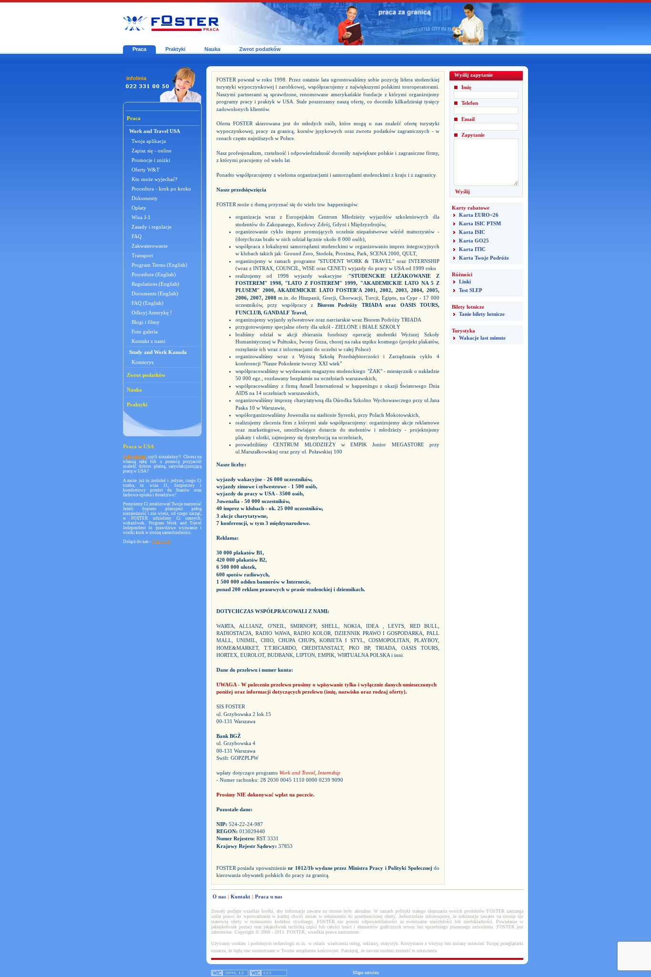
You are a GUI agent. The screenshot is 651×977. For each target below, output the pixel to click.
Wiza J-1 (141, 217)
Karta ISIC (472, 232)
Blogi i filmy (146, 322)
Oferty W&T (146, 169)
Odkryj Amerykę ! (152, 312)
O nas (219, 896)
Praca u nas (268, 896)
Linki (465, 281)
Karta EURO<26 (478, 215)
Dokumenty (145, 198)
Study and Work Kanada (158, 352)
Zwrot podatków (260, 49)
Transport (142, 255)
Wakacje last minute (482, 338)
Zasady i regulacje (152, 227)
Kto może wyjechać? (154, 179)
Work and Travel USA (154, 131)
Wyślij (462, 191)
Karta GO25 (474, 240)
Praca (139, 49)
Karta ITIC (472, 249)
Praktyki (175, 49)
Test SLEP (470, 290)
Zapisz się (161, 541)
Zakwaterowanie (150, 246)
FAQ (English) (147, 303)
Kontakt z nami (148, 341)
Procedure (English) (154, 274)
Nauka (212, 49)
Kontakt (240, 896)
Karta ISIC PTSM (480, 223)
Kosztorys (142, 362)
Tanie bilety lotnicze (482, 314)
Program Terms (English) (159, 265)
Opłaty (139, 208)
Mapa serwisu (366, 972)
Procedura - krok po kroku (161, 188)
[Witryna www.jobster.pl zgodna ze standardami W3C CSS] (268, 974)
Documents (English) (155, 293)
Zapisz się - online (152, 150)
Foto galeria (145, 331)
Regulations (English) (155, 284)
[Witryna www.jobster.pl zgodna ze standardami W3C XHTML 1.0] (229, 974)
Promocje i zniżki (151, 160)
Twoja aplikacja (149, 141)
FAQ (137, 236)
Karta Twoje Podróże (484, 258)
